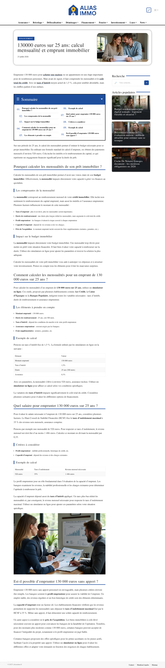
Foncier (117, 129)
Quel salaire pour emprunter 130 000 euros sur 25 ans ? (83, 115)
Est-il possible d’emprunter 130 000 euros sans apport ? (82, 134)
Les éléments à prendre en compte (37, 135)
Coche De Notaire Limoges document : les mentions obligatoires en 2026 (128, 163)
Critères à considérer (76, 121)
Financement (26, 38)
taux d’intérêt (43, 82)
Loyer (117, 106)
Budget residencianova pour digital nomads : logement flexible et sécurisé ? (128, 111)
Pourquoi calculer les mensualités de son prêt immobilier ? (39, 109)
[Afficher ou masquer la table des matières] (70, 99)
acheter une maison (52, 74)
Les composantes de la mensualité (37, 116)
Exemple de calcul (75, 108)
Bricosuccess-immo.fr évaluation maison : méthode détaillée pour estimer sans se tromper (129, 136)
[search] (148, 10)
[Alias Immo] (82, 10)
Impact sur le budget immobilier (37, 121)
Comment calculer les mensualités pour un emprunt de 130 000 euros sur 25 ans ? (38, 128)
